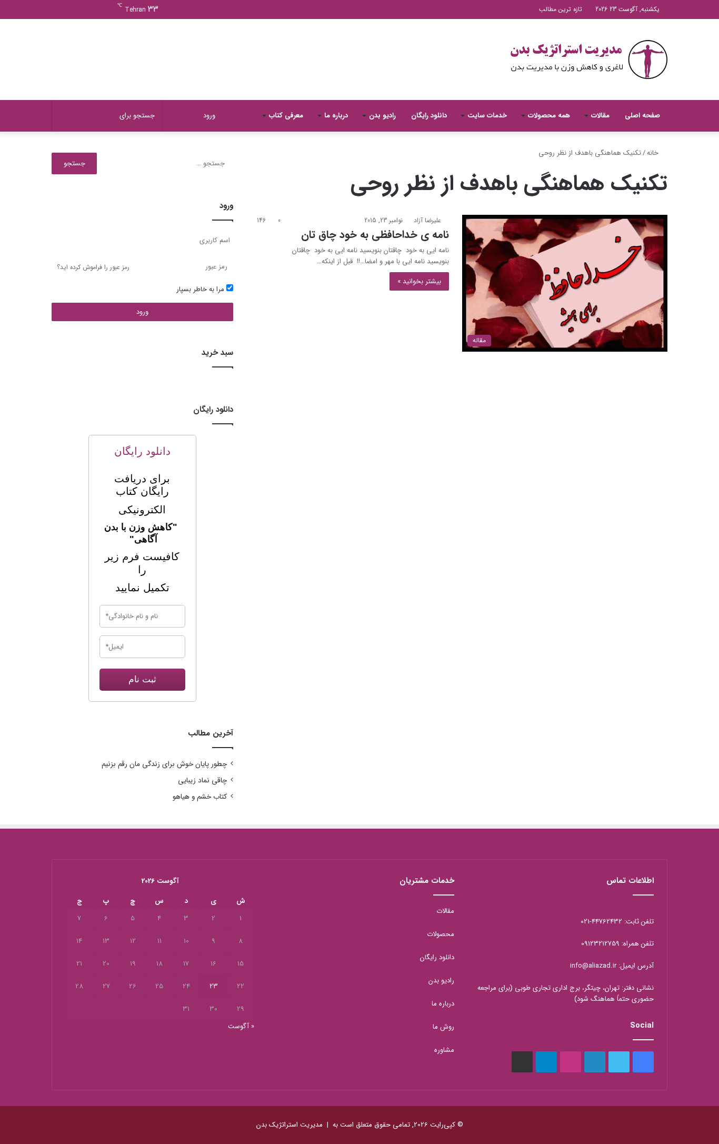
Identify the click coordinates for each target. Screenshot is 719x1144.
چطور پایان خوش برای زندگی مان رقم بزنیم (164, 764)
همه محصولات (549, 115)
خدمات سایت (487, 115)
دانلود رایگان (429, 115)
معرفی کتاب (286, 115)
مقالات (600, 115)
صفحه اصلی (642, 115)
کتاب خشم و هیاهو (200, 796)
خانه (654, 152)
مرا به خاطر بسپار (201, 289)
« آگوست (241, 1026)
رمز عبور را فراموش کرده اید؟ (93, 267)
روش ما (443, 1026)
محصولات (440, 934)
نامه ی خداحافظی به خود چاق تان (375, 234)
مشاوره (444, 1050)
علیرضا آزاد (427, 220)
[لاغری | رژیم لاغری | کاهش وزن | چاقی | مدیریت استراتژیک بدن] (588, 59)
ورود (142, 311)
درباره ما (336, 115)
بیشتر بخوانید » (419, 281)
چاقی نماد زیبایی (202, 780)
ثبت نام (142, 679)
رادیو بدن (382, 115)
